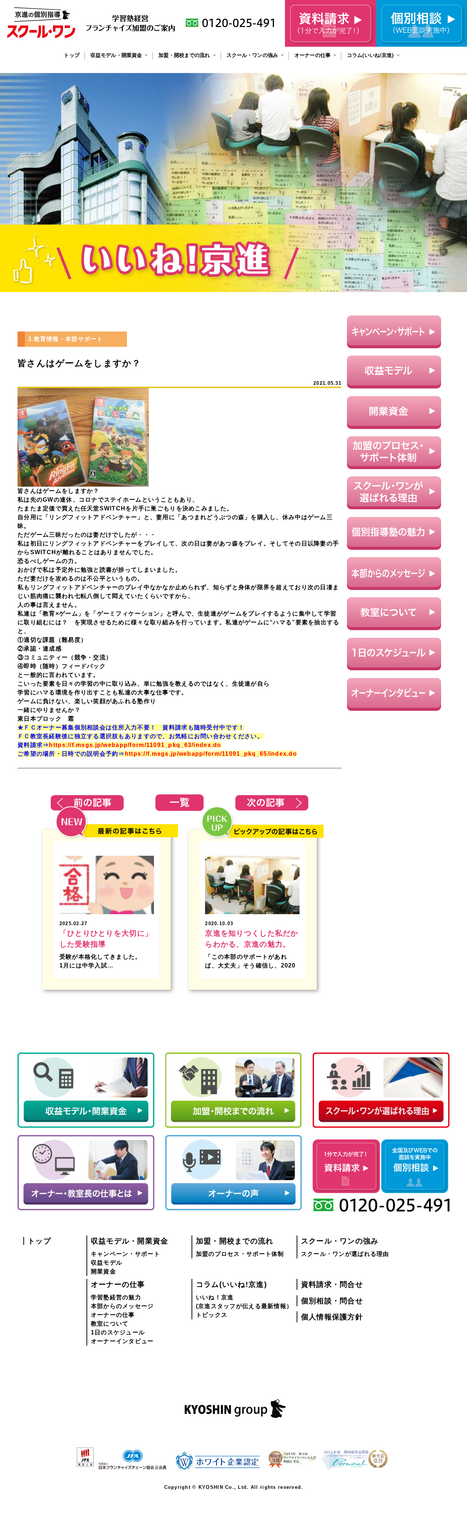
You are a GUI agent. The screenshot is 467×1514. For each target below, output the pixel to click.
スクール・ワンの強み (252, 55)
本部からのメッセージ (122, 1306)
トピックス (211, 1315)
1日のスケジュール (118, 1332)
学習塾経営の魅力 (116, 1297)
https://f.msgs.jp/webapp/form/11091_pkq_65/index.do (211, 754)
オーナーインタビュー (122, 1341)
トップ (71, 55)
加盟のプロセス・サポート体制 (240, 1254)
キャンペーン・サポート (125, 1254)
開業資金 (103, 1271)
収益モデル (106, 1263)
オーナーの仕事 (312, 55)
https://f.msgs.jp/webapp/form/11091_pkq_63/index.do (135, 745)
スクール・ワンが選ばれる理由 (345, 1254)
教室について (110, 1324)
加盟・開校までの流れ (184, 55)
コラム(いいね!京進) (370, 55)
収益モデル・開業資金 (116, 55)
